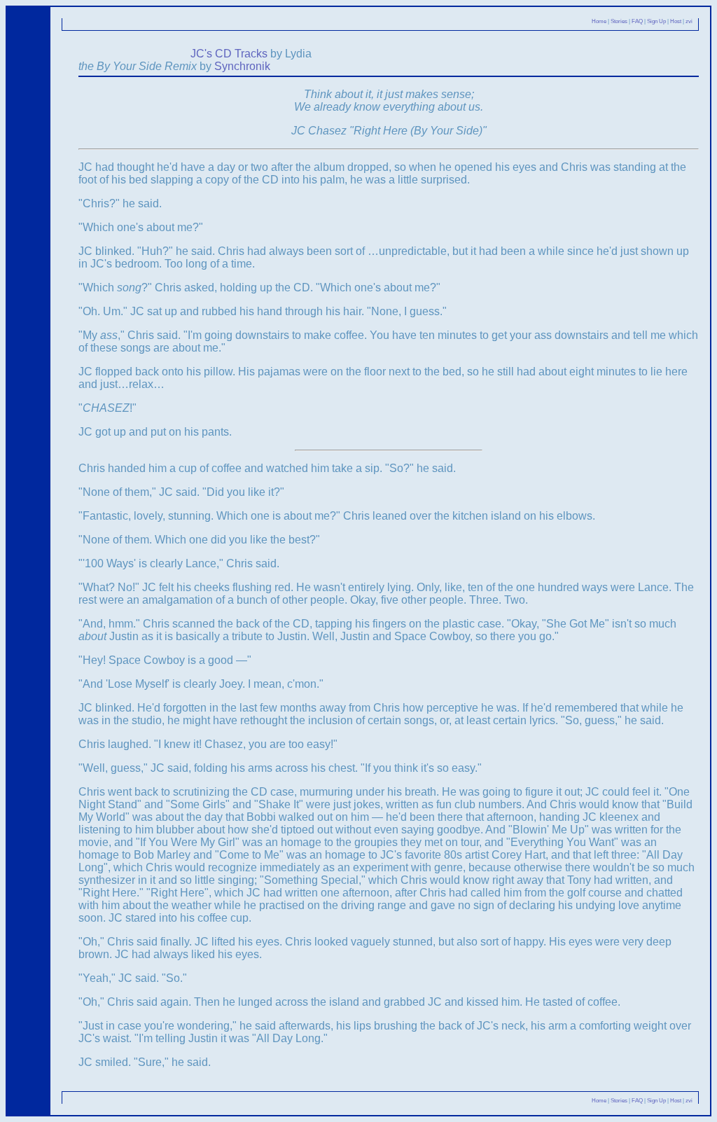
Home (599, 21)
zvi (688, 21)
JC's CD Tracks (228, 54)
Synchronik (242, 66)
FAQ (637, 21)
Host (675, 21)
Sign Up (656, 21)
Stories (619, 21)
